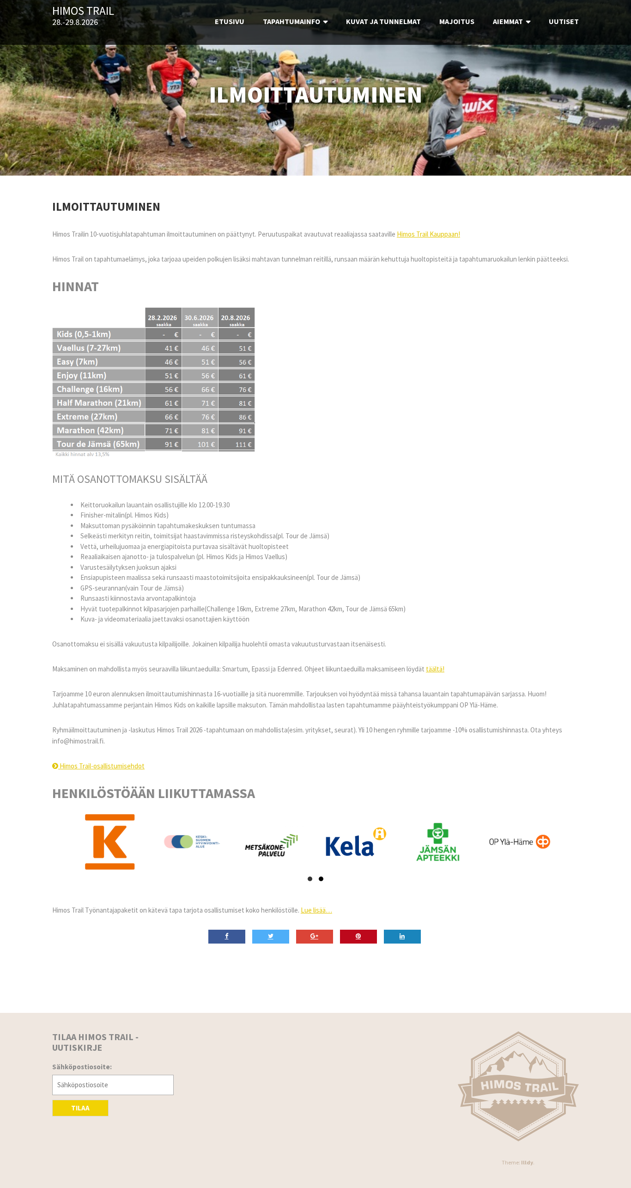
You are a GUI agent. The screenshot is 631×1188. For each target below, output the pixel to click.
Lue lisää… (316, 910)
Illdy (527, 1162)
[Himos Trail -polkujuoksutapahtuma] (518, 1086)
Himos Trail (83, 11)
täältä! (435, 668)
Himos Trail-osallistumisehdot (101, 766)
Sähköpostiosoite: (82, 1066)
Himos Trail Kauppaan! (428, 234)
